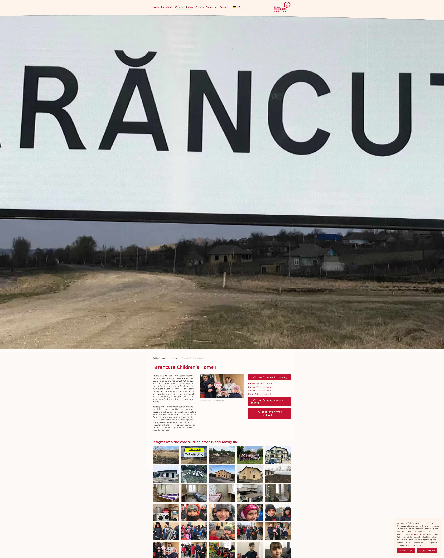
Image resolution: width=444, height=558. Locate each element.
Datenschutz (416, 534)
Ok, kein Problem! (406, 550)
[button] (166, 455)
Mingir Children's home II (259, 394)
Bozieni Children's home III (260, 383)
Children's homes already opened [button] (267, 401)
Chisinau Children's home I (260, 387)
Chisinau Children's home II (260, 390)
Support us (212, 7)
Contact (224, 7)
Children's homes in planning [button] (270, 377)
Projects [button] (199, 7)
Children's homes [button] (184, 7)
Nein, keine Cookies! (426, 550)
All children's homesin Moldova (270, 413)
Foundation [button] (167, 7)
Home (156, 7)
